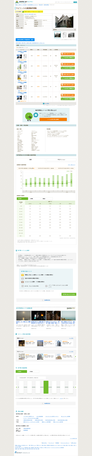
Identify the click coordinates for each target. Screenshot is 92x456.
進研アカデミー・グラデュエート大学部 (31, 421)
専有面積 (19, 198)
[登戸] (46, 387)
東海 (28, 448)
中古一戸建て (70, 445)
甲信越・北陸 (24, 448)
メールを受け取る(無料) (53, 119)
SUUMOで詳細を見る (68, 57)
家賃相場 (48, 445)
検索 (76, 2)
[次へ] (75, 357)
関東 (20, 448)
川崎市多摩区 (46, 4)
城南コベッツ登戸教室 (46, 421)
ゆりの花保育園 (40, 416)
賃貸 (39, 11)
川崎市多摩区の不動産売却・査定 (25, 39)
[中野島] (54, 387)
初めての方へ (44, 442)
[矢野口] (70, 387)
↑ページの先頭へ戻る (73, 438)
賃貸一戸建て (44, 445)
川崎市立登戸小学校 (39, 420)
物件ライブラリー (48, 447)
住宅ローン (42, 447)
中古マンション (60, 445)
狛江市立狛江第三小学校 (62, 420)
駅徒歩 (44, 198)
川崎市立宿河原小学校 (27, 420)
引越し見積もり (37, 447)
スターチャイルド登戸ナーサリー (52, 416)
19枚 (19, 80)
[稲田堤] (62, 387)
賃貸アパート (39, 445)
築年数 (32, 198)
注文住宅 (16, 447)
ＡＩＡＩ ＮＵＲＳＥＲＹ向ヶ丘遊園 (30, 418)
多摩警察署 (25, 430)
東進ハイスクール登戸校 (58, 421)
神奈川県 (41, 4)
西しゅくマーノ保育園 (65, 416)
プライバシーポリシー (65, 442)
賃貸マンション (33, 445)
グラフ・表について (71, 164)
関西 (30, 448)
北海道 (16, 448)
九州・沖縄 (37, 448)
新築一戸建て (65, 445)
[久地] (29, 387)
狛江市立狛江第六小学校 (50, 420)
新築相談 (32, 447)
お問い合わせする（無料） (68, 53)
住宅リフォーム (21, 447)
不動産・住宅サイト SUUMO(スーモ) (21, 445)
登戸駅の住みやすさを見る (69, 294)
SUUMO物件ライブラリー (33, 4)
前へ (17, 387)
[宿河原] (37, 387)
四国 (32, 448)
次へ (75, 387)
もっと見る (71, 338)
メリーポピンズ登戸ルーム (28, 416)
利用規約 (57, 442)
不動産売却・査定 (27, 447)
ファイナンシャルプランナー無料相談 (57, 447)
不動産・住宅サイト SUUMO (21, 4)
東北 (18, 448)
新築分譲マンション (53, 445)
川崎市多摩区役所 (26, 428)
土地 (74, 445)
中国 (34, 448)
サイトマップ (51, 442)
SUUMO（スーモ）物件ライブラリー (24, 2)
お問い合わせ (73, 442)
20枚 (19, 70)
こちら (61, 398)
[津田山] (21, 387)
